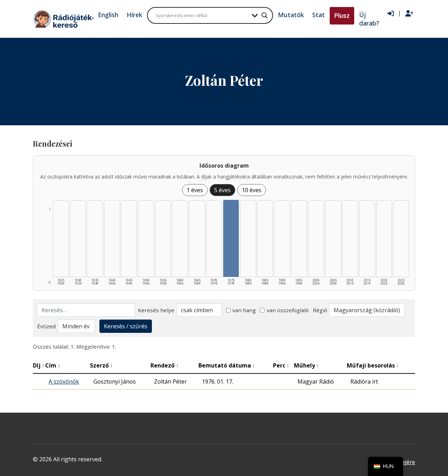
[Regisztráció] (409, 13)
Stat (318, 14)
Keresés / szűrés (125, 326)
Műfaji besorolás (373, 365)
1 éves (195, 190)
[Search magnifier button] (265, 15)
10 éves (251, 190)
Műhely (306, 365)
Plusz (342, 15)
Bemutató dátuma (226, 365)
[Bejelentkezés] (390, 13)
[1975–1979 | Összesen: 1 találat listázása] (231, 238)
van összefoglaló (288, 310)
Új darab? (369, 18)
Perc (281, 365)
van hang (244, 310)
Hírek (134, 14)
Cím (52, 365)
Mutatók (291, 14)
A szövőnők (64, 381)
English (108, 14)
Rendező (164, 365)
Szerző (101, 365)
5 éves (222, 190)
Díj (38, 365)
